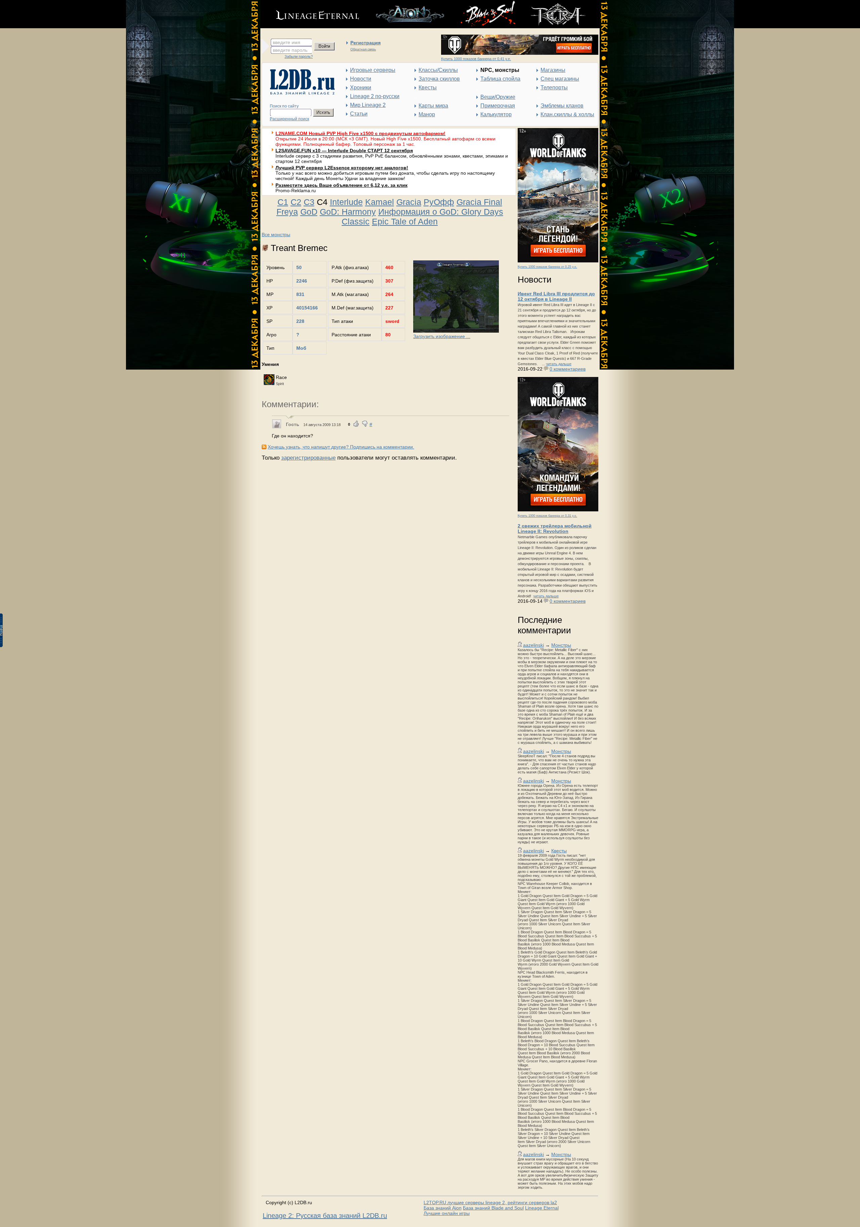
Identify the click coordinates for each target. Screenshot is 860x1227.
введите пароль (290, 50)
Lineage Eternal (542, 1208)
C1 (282, 202)
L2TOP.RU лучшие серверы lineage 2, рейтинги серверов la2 (490, 1202)
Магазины (553, 70)
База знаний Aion (443, 1208)
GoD (308, 211)
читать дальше (558, 364)
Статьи (359, 114)
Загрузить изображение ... (441, 336)
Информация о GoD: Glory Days (440, 211)
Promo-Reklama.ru (295, 190)
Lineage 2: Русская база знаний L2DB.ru (325, 1215)
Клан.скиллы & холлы (567, 114)
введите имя (286, 42)
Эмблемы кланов (562, 106)
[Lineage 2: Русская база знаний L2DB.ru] (299, 93)
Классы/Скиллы (438, 70)
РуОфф (439, 202)
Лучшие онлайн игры (447, 1213)
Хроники (360, 87)
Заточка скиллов (439, 79)
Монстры (561, 645)
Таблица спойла (500, 79)
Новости (360, 79)
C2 (296, 202)
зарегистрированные (308, 458)
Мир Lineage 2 (368, 105)
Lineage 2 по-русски (374, 96)
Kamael (379, 202)
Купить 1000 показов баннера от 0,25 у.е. (547, 266)
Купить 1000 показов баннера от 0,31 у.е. (547, 515)
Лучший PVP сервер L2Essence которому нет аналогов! (341, 167)
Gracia (408, 202)
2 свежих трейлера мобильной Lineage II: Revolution (555, 528)
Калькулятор (496, 114)
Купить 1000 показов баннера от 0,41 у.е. (476, 59)
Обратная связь (363, 49)
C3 (309, 202)
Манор (427, 114)
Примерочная (497, 106)
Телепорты (554, 87)
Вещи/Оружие (497, 97)
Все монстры (276, 234)
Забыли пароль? (299, 56)
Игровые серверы (372, 70)
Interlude (346, 202)
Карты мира (433, 106)
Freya (287, 211)
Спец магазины (560, 79)
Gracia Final (479, 202)
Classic (356, 221)
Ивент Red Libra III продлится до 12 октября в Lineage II (556, 296)
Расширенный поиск (289, 119)
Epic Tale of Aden (405, 221)
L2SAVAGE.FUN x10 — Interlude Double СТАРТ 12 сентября (344, 150)
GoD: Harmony (348, 211)
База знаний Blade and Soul (493, 1208)
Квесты (428, 87)
